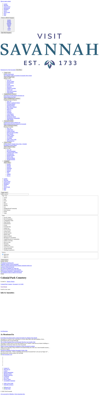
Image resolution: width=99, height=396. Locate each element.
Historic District (10, 281)
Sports (5, 11)
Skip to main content (6, 1)
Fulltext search (4, 194)
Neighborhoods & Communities (11, 239)
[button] (10, 81)
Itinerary (6, 205)
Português (9, 23)
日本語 (9, 28)
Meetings (6, 5)
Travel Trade (7, 12)
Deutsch (9, 21)
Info (5, 202)
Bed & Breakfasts (8, 219)
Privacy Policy (7, 379)
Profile (5, 211)
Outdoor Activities (8, 240)
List (5, 207)
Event (5, 200)
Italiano (9, 25)
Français (9, 24)
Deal (5, 199)
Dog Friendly (7, 222)
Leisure (5, 4)
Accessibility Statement (9, 380)
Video (5, 213)
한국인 (9, 29)
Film (5, 15)
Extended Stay (7, 226)
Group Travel (7, 6)
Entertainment (7, 223)
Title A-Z (6, 256)
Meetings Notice (8, 373)
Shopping (6, 243)
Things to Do (7, 245)
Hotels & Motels (8, 236)
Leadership (6, 376)
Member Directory (8, 375)
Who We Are (7, 369)
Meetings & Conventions (10, 237)
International (7, 8)
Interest (5, 204)
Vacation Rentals (8, 248)
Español (9, 22)
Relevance (6, 254)
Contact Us (6, 368)
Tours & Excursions (8, 247)
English (9, 20)
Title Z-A (6, 257)
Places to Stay (7, 242)
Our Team (6, 378)
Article (5, 197)
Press (5, 13)
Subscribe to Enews (8, 384)
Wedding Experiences (9, 250)
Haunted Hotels (7, 233)
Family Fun (6, 228)
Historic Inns (7, 234)
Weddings (6, 9)
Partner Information (8, 372)
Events (5, 225)
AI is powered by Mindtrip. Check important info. (13, 394)
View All (9, 80)
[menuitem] (9, 20)
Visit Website (4, 286)
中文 (9, 27)
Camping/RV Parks (8, 220)
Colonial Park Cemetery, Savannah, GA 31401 (12, 284)
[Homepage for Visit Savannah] (6, 354)
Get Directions (4, 331)
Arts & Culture (7, 217)
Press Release (7, 210)
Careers (5, 371)
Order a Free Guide (8, 383)
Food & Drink (7, 230)
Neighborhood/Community (10, 208)
